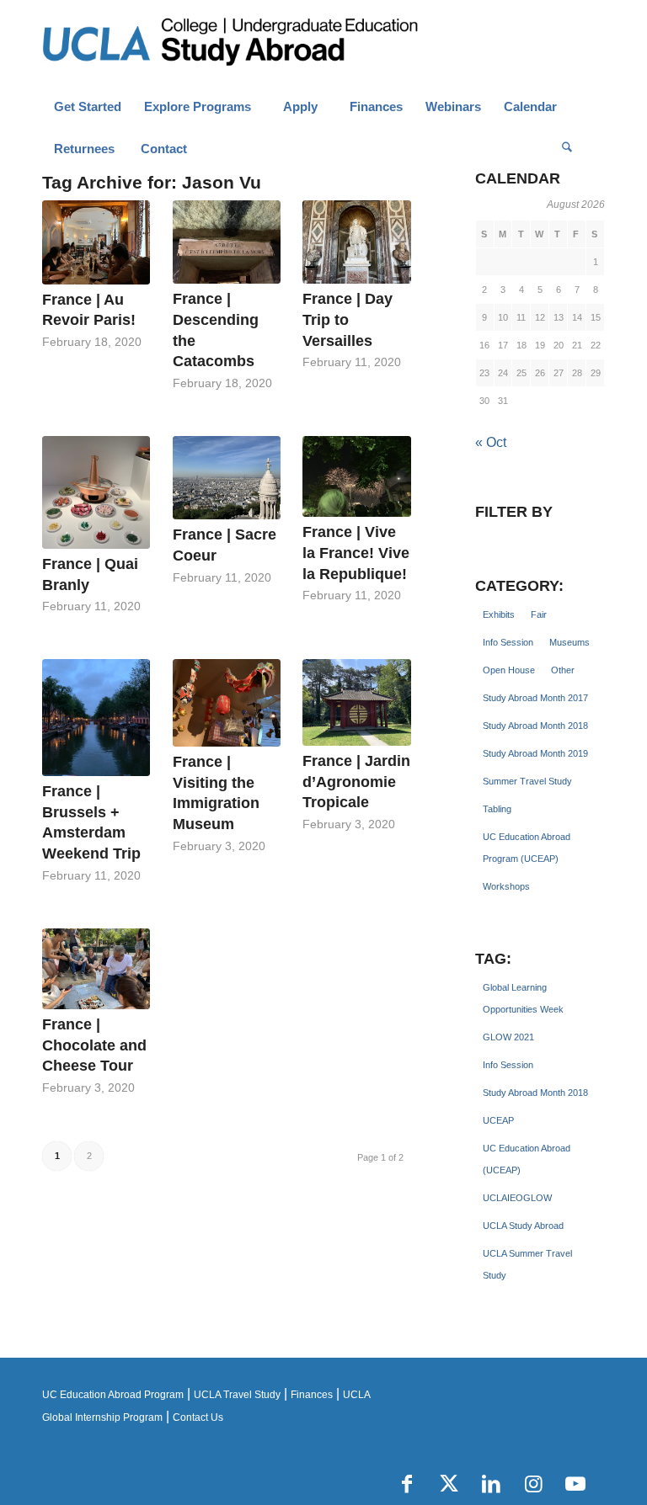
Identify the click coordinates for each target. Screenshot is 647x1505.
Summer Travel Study (527, 781)
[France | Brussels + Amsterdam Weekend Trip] (96, 717)
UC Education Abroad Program (113, 1395)
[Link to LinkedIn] (491, 1484)
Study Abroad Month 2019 (535, 753)
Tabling (497, 809)
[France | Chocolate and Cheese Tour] (96, 968)
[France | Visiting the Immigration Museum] (227, 703)
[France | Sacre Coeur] (227, 478)
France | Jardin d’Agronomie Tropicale (356, 781)
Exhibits (499, 614)
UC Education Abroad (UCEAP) (526, 1159)
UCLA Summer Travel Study (527, 1264)
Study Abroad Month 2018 (535, 726)
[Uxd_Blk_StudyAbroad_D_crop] (273, 43)
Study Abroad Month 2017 (535, 698)
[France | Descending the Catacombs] (227, 242)
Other (563, 670)
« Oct (490, 442)
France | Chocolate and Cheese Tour (94, 1045)
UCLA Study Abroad (523, 1225)
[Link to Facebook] (407, 1484)
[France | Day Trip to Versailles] (356, 242)
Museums (569, 642)
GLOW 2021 (508, 1037)
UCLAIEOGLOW (517, 1198)
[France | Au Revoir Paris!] (96, 242)
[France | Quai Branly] (96, 492)
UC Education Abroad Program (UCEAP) (526, 848)
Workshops (506, 886)
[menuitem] (87, 107)
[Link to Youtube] (575, 1484)
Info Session (508, 642)
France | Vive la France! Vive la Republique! (355, 553)
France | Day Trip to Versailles (347, 319)
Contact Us (198, 1417)
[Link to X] (449, 1484)
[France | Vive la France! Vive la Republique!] (356, 476)
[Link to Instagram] (533, 1484)
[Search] (567, 149)
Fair (539, 614)
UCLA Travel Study (237, 1395)
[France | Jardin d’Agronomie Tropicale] (356, 702)
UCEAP (498, 1120)
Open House (509, 670)
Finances (312, 1395)
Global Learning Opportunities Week (523, 998)
